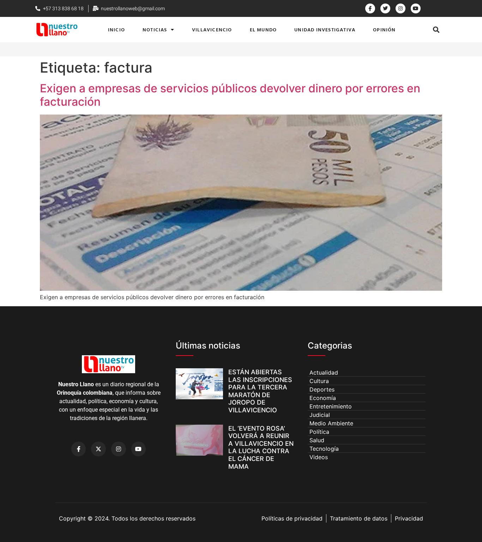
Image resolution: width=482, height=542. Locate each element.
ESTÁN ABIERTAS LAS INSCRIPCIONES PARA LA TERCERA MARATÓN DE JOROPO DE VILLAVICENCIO (260, 391)
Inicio (116, 29)
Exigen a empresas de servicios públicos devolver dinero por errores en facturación (230, 95)
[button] (436, 29)
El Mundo (263, 29)
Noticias (155, 29)
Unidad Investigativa (324, 29)
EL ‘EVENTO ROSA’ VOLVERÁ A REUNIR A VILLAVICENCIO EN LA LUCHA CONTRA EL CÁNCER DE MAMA (261, 447)
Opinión (384, 29)
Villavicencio (212, 29)
